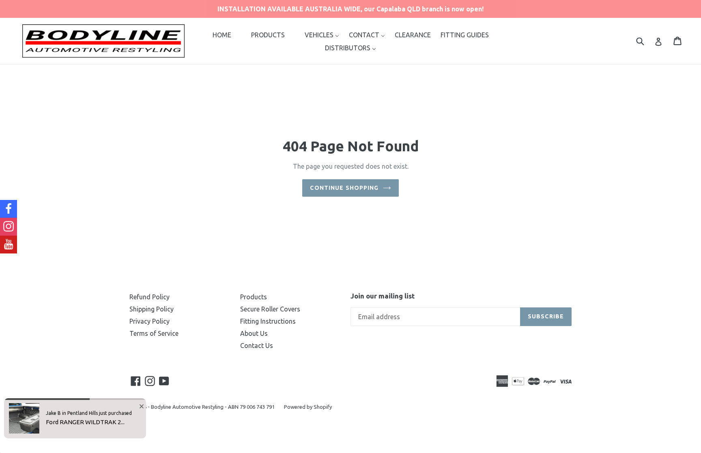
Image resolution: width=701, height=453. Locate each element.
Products (253, 297)
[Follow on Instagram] (8, 227)
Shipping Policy (151, 309)
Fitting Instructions (268, 321)
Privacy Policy (149, 321)
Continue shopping (344, 188)
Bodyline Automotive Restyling (187, 407)
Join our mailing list (382, 296)
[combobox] (645, 40)
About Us (254, 333)
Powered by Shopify (308, 407)
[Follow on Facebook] (8, 209)
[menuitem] (222, 34)
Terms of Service (153, 333)
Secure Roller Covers (270, 309)
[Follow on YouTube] (8, 244)
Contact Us (256, 345)
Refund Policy (149, 297)
